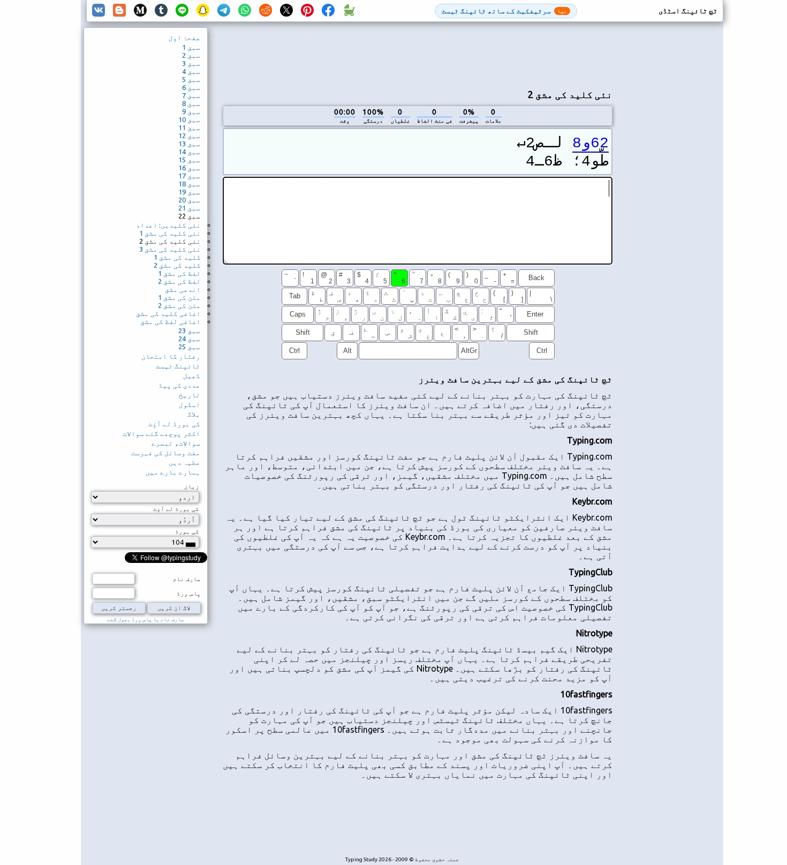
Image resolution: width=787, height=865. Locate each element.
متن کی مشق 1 (179, 297)
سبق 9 (191, 111)
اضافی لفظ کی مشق (170, 321)
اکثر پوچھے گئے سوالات (161, 433)
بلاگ (193, 414)
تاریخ (189, 394)
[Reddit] (265, 11)
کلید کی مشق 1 (177, 257)
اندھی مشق (183, 289)
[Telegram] (223, 11)
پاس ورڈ (189, 593)
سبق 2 (191, 55)
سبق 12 (189, 135)
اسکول (189, 404)
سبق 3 (191, 63)
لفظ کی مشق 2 (179, 281)
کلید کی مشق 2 (177, 265)
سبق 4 (191, 71)
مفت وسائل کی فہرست (165, 452)
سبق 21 (189, 208)
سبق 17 (189, 175)
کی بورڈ (187, 531)
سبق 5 (191, 79)
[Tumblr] (161, 11)
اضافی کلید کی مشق (168, 313)
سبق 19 (189, 191)
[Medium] (140, 11)
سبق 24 (189, 338)
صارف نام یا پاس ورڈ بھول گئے (145, 619)
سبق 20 (189, 200)
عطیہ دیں (184, 462)
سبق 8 (191, 103)
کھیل (191, 375)
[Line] (182, 11)
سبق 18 (189, 183)
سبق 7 (191, 95)
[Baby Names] (349, 11)
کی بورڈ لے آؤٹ (174, 423)
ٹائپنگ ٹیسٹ (178, 366)
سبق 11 (189, 127)
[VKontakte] (98, 11)
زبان (191, 486)
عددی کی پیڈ (179, 385)
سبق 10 (189, 119)
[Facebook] (328, 11)
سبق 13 (189, 143)
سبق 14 (189, 151)
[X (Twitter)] (286, 11)
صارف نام (187, 579)
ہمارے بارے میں (173, 472)
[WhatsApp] (244, 11)
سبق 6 (191, 87)
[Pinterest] (307, 11)
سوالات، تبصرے (176, 443)
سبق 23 (189, 330)
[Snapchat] (202, 11)
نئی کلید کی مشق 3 (170, 249)
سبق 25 (189, 346)
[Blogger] (119, 11)
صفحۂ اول (184, 37)
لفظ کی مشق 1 (179, 273)
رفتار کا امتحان (170, 356)
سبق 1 (191, 47)
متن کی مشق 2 (179, 305)
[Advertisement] (417, 54)
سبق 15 (189, 159)
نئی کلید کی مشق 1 (170, 233)
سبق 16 (189, 167)
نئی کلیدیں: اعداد (168, 225)
